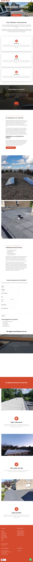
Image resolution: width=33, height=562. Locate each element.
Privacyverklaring (3, 544)
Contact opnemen (3, 533)
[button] (30, 559)
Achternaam (12, 299)
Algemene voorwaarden (4, 543)
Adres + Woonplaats (4, 293)
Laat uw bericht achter (4, 308)
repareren (18, 265)
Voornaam (2, 299)
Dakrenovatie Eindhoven (20, 530)
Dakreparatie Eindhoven (20, 533)
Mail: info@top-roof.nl (4, 554)
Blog (2, 538)
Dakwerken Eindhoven (20, 534)
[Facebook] (17, 550)
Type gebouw (3, 289)
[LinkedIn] (19, 550)
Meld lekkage (3, 534)
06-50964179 (6, 325)
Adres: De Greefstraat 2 (4, 550)
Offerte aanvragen (4, 535)
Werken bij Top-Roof (4, 537)
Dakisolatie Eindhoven (20, 535)
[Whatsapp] (20, 550)
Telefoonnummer (4, 304)
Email (2, 301)
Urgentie (2, 286)
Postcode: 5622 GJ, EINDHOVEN (6, 551)
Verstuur (3, 315)
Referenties (3, 531)
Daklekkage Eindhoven (20, 531)
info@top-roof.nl (7, 326)
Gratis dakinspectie (4, 536)
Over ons (2, 530)
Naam (2, 296)
